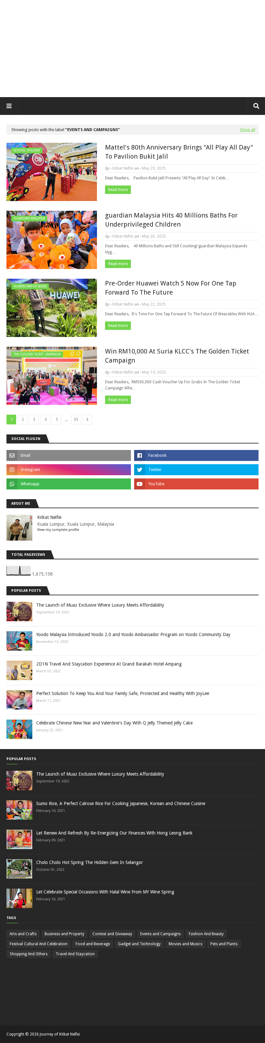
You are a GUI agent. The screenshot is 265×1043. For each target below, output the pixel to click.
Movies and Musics (185, 944)
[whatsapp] (68, 483)
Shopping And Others (29, 954)
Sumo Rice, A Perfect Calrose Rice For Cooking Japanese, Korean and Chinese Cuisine (120, 803)
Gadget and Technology (139, 944)
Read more (118, 189)
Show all (247, 129)
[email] (68, 455)
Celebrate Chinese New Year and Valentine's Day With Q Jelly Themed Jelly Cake (114, 722)
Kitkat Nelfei (122, 168)
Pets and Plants (224, 944)
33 (76, 419)
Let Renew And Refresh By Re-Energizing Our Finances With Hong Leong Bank (114, 833)
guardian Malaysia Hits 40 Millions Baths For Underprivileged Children (171, 219)
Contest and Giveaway (112, 934)
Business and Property (64, 934)
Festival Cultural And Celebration (39, 944)
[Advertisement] (132, 48)
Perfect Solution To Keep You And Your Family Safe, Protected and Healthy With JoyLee (122, 693)
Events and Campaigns (160, 934)
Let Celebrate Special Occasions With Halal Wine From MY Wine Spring (105, 891)
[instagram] (68, 469)
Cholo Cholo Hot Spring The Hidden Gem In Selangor (89, 862)
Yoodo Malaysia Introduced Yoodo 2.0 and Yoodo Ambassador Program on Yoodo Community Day (133, 634)
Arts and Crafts (23, 934)
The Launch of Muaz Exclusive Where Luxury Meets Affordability (100, 605)
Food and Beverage (93, 944)
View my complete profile (58, 530)
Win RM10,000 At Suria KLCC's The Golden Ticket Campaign (177, 355)
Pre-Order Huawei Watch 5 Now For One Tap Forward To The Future (170, 287)
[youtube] (196, 483)
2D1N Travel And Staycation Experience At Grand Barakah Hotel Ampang (109, 664)
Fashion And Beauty (206, 934)
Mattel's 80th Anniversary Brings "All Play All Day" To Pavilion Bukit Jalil (179, 151)
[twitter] (196, 469)
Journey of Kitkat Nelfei (60, 1034)
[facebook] (196, 455)
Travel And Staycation (75, 954)
